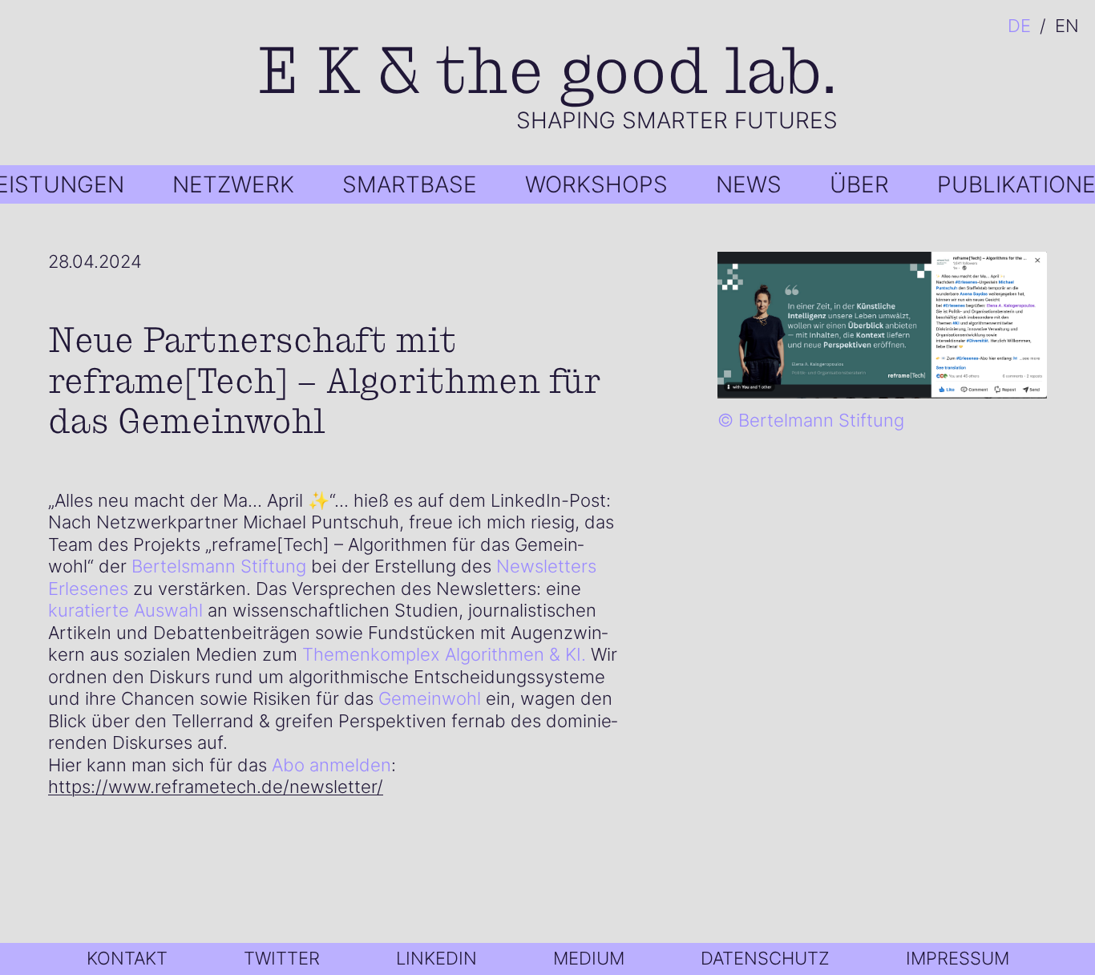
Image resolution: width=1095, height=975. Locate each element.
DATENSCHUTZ (765, 958)
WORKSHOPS (596, 184)
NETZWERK (233, 184)
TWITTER (282, 958)
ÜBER (859, 184)
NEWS (749, 184)
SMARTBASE (409, 184)
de (1019, 26)
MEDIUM (588, 958)
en (1067, 26)
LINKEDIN (436, 958)
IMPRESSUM (957, 958)
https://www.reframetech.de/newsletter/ (215, 786)
